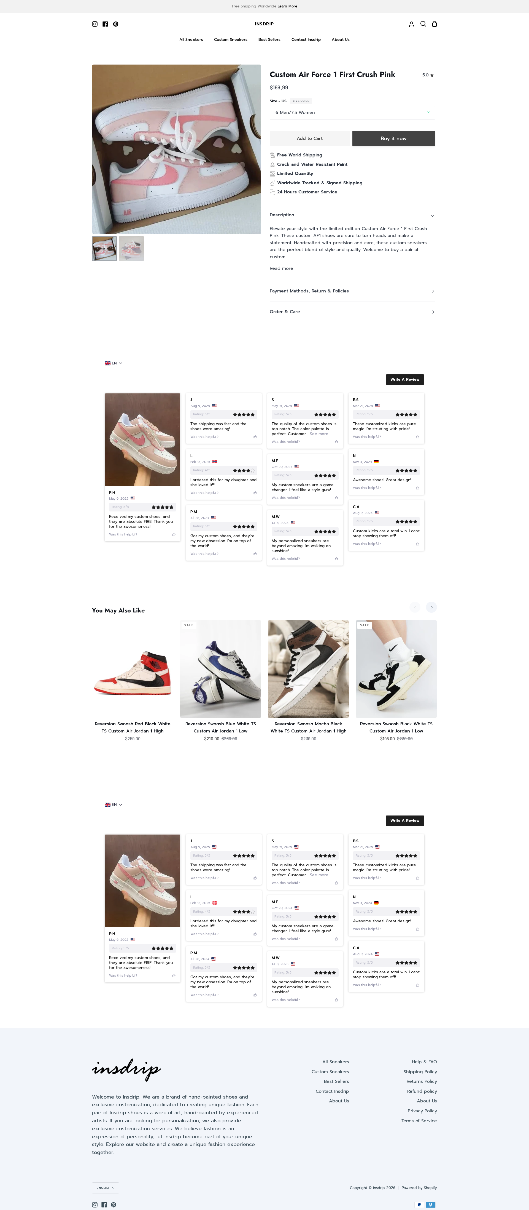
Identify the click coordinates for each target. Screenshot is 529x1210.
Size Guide (301, 100)
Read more (281, 268)
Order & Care (285, 311)
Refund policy (422, 1091)
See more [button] (318, 434)
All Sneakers (335, 1062)
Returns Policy (422, 1081)
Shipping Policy (420, 1071)
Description (282, 215)
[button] (405, 379)
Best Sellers (336, 1081)
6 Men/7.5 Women (295, 112)
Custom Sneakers (330, 1071)
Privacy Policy (422, 1111)
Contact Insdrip (332, 1091)
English (104, 1188)
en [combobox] (114, 363)
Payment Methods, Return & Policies (309, 291)
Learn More (287, 6)
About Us (339, 1101)
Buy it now (394, 138)
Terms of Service (419, 1121)
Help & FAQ (424, 1062)
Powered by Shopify (419, 1187)
